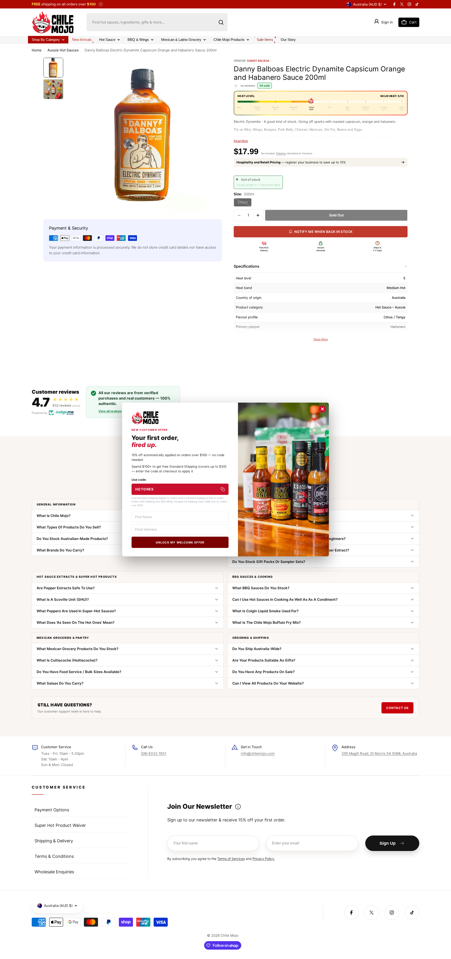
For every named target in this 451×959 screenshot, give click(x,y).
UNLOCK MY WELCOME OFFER (180, 542)
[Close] (322, 408)
